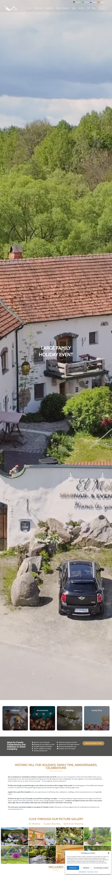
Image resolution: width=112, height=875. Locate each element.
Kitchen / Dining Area (63, 8)
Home (29, 8)
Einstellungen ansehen (101, 868)
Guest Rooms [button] (52, 823)
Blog (93, 8)
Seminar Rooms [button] (73, 823)
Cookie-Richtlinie (82, 871)
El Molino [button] (34, 823)
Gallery (74, 8)
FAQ (88, 8)
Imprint (96, 871)
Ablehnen (86, 868)
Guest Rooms (50, 8)
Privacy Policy (90, 871)
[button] (108, 853)
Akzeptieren (73, 868)
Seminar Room (38, 8)
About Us (81, 8)
